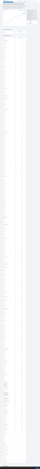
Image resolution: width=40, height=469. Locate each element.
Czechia (4, 315)
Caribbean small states (5, 410)
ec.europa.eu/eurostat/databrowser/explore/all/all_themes (18, 6)
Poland (4, 301)
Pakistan (4, 112)
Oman (4, 272)
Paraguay (4, 200)
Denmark (4, 358)
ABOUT (32, 0)
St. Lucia (4, 236)
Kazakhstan (4, 279)
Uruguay (4, 265)
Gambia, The (4, 73)
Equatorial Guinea (5, 176)
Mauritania (4, 119)
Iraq (3, 167)
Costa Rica (4, 248)
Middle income (4, 427)
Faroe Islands (4, 356)
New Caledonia (4, 451)
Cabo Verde (4, 150)
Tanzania (4, 85)
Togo (3, 78)
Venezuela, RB (4, 458)
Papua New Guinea (5, 97)
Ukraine (4, 191)
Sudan (4, 54)
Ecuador (4, 181)
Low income (4, 422)
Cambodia (4, 126)
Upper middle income (5, 429)
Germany (4, 334)
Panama (4, 277)
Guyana (4, 365)
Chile (3, 260)
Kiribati (4, 76)
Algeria (4, 188)
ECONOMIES (21, 0)
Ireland (4, 377)
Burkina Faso (4, 61)
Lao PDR (4, 143)
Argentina (4, 246)
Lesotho (4, 64)
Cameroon (4, 102)
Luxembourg (4, 375)
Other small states (5, 408)
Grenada (4, 207)
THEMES (24, 0)
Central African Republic (5, 40)
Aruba (4, 298)
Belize (4, 169)
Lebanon (4, 152)
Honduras (4, 121)
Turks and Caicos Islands (5, 267)
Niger (3, 52)
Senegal (4, 100)
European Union (5, 417)
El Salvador (4, 164)
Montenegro (4, 253)
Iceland (4, 346)
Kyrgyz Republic (5, 133)
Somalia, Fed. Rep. (5, 42)
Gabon (4, 210)
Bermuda (4, 370)
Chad (3, 59)
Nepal (4, 107)
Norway (4, 368)
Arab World (4, 396)
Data (8, 0)
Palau (3, 219)
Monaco (4, 448)
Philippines (4, 155)
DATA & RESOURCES (28, 0)
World (4, 380)
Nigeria (4, 138)
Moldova (4, 198)
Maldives (4, 234)
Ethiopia (4, 71)
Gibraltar (4, 439)
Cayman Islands (4, 363)
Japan (3, 310)
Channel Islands (5, 434)
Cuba (3, 436)
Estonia (4, 289)
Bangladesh (4, 140)
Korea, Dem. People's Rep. (6, 453)
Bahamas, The (4, 274)
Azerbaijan (4, 229)
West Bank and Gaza (5, 95)
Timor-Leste (4, 90)
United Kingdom (5, 320)
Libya (3, 179)
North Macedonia (5, 241)
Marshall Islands (5, 131)
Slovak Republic (5, 284)
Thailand (4, 231)
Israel (3, 303)
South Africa (4, 174)
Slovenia (4, 313)
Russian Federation (5, 291)
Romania (4, 286)
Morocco (4, 145)
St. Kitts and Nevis (5, 262)
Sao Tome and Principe (5, 109)
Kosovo (4, 193)
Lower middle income (5, 424)
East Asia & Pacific (5, 403)
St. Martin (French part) (5, 446)
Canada (4, 329)
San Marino (4, 351)
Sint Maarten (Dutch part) (5, 308)
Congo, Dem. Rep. (5, 47)
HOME (17, 0)
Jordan (4, 157)
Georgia (4, 243)
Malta (3, 341)
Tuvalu (4, 114)
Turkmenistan (4, 212)
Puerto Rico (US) (5, 296)
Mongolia (4, 205)
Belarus (4, 255)
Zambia (4, 83)
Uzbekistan (4, 162)
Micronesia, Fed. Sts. (5, 88)
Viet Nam (4, 186)
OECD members (4, 415)
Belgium (4, 339)
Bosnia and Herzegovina (5, 224)
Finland (4, 327)
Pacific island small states (5, 389)
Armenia (4, 222)
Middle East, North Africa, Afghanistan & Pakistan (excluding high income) (5, 393)
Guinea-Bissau (4, 66)
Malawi (4, 45)
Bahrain (4, 332)
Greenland (4, 353)
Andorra (4, 344)
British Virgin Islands (5, 460)
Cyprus (4, 322)
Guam (4, 441)
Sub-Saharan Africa (5, 387)
